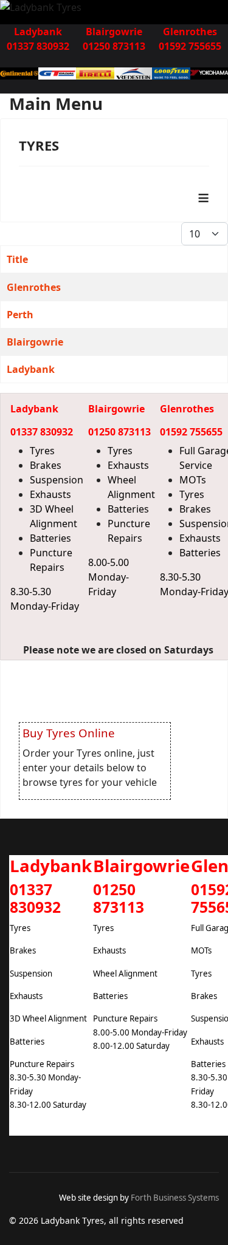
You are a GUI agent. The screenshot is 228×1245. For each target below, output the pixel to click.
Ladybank (31, 369)
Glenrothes (34, 287)
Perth (20, 314)
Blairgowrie (35, 342)
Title (17, 259)
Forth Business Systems (175, 1197)
